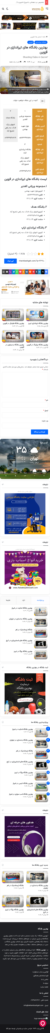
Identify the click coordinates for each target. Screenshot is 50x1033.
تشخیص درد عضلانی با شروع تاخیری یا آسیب (28, 2)
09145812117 (35, 1000)
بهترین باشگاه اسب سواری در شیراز (21, 794)
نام (46, 400)
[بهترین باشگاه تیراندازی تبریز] (37, 315)
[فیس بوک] (46, 271)
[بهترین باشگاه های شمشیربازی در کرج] (40, 644)
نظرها (8, 600)
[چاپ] (3, 271)
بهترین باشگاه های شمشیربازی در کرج (19, 640)
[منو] (47, 9)
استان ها (38, 37)
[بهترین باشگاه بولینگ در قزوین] (37, 336)
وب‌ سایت (45, 421)
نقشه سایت (44, 987)
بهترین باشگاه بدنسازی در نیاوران (20, 619)
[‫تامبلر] (36, 271)
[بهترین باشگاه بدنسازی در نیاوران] (40, 622)
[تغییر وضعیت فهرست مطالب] (41, 101)
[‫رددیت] (30, 271)
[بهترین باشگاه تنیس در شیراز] (41, 786)
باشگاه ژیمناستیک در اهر (23, 629)
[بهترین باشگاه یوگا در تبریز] (40, 654)
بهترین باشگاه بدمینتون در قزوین (14, 346)
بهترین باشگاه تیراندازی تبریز (38, 323)
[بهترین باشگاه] (38, 9)
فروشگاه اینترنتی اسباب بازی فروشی (25, 549)
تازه (23, 600)
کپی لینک (10, 261)
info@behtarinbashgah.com (33, 1005)
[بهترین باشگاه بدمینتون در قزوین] (13, 336)
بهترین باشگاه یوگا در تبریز (23, 651)
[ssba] (25, 17)
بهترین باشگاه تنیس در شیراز (23, 783)
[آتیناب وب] (25, 287)
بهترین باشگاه (42, 62)
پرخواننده (40, 600)
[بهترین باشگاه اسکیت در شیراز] (40, 611)
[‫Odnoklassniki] (23, 271)
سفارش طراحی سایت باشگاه (25, 492)
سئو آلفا (8, 1028)
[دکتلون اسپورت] (25, 26)
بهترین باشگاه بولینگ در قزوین (37, 345)
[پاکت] (20, 271)
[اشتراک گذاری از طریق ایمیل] (7, 271)
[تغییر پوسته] (7, 9)
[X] (43, 271)
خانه (44, 37)
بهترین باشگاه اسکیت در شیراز (22, 608)
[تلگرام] (13, 271)
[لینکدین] (39, 271)
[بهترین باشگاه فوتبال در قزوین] (13, 315)
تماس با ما (44, 979)
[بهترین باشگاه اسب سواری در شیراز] (41, 797)
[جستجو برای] (3, 9)
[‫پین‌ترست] (33, 271)
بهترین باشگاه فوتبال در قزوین (13, 323)
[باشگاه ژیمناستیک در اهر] (40, 633)
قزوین (32, 37)
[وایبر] (10, 271)
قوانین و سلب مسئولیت (40, 972)
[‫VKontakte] (27, 271)
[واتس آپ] (17, 271)
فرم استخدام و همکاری (40, 975)
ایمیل (45, 410)
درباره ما (45, 983)
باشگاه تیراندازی (41, 42)
